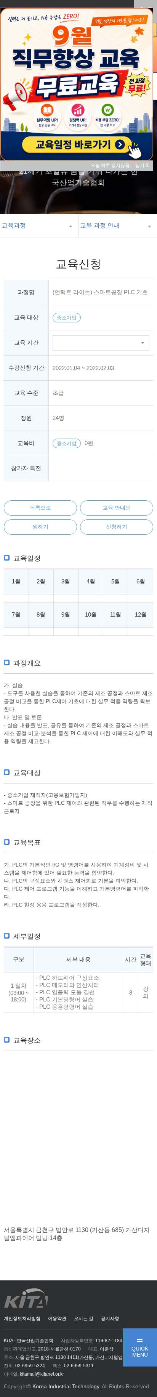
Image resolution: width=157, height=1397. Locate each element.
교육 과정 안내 (100, 225)
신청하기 (116, 527)
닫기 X (142, 165)
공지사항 (110, 1318)
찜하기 (40, 527)
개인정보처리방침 (22, 1318)
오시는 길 (83, 1318)
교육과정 (14, 225)
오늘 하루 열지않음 (112, 165)
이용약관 (57, 1318)
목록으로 (40, 508)
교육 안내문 (117, 508)
